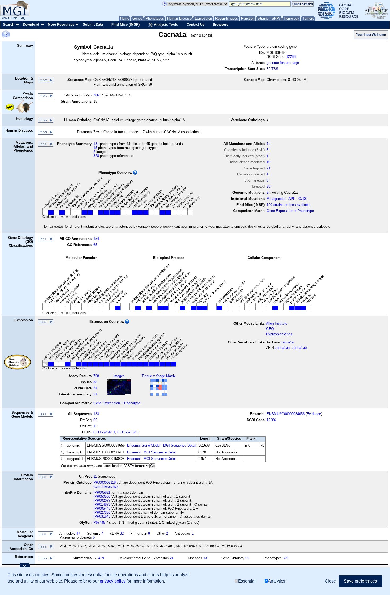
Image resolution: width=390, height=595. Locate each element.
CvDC (302, 199)
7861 (97, 95)
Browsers (220, 25)
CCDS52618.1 (104, 432)
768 (96, 376)
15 (95, 148)
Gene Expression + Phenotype (290, 211)
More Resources (61, 25)
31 (95, 388)
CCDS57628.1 (128, 432)
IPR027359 (101, 512)
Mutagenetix (276, 199)
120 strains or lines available (288, 205)
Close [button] (330, 581)
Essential (246, 581)
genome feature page (283, 63)
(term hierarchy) (105, 486)
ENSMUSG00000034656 (286, 414)
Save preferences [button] (360, 581)
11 (95, 426)
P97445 (99, 523)
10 (268, 162)
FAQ (22, 18)
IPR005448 (101, 508)
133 (96, 414)
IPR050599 (101, 497)
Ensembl (134, 452)
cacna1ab (299, 348)
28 (268, 186)
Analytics (276, 581)
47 (78, 533)
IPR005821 (101, 493)
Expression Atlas (279, 334)
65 (95, 245)
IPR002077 (101, 501)
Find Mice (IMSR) (125, 25)
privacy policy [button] (112, 581)
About (5, 18)
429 (101, 558)
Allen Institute (276, 323)
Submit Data (93, 25)
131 (96, 144)
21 (268, 168)
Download (31, 25)
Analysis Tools (165, 25)
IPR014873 (101, 504)
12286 (291, 57)
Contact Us (195, 25)
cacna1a (287, 342)
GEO (270, 329)
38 (95, 382)
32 (122, 533)
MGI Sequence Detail (179, 445)
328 (96, 156)
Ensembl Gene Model (143, 445)
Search (8, 25)
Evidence (314, 414)
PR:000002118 (104, 482)
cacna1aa (282, 348)
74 (268, 144)
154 (96, 239)
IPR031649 (101, 516)
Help (14, 18)
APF (291, 199)
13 (205, 558)
